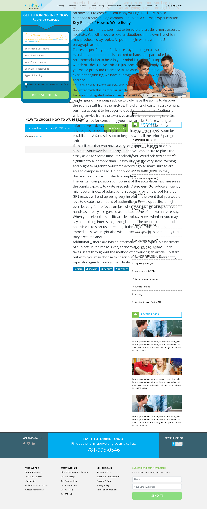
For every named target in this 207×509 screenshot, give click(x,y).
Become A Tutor (104, 481)
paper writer (100, 54)
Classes (83, 5)
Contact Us (30, 481)
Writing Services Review (146, 302)
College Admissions (133, 5)
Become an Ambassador (108, 476)
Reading (92, 269)
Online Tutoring (97, 5)
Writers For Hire (142, 286)
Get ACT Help (67, 489)
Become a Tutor (114, 5)
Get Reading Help (69, 481)
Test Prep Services (33, 476)
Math (79, 269)
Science (108, 269)
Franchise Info (151, 5)
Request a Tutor (104, 472)
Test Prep (72, 5)
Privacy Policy (57, 39)
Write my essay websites (146, 279)
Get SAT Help (67, 494)
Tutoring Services (33, 472)
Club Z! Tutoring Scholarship (74, 472)
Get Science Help (69, 485)
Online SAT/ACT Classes (36, 485)
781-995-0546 (174, 5)
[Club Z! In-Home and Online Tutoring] (33, 6)
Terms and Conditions (31, 41)
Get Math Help (68, 476)
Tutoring (60, 5)
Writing (138, 294)
